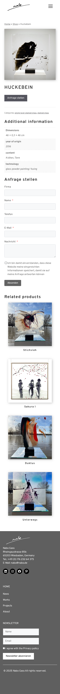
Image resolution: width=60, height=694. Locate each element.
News (6, 594)
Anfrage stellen (15, 98)
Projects (7, 605)
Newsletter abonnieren (18, 656)
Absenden (12, 283)
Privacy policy (31, 648)
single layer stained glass (26, 113)
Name (7, 200)
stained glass (43, 113)
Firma (7, 187)
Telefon (8, 214)
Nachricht (10, 241)
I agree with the (22, 648)
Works (6, 600)
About (6, 611)
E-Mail (8, 228)
